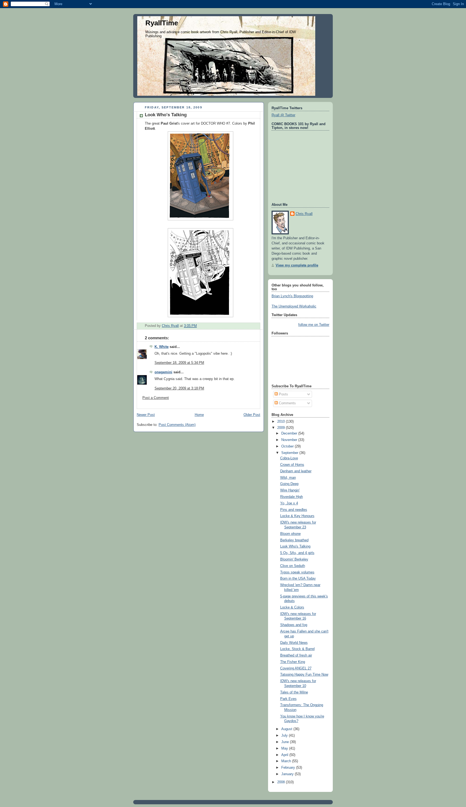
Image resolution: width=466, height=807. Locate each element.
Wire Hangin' (290, 490)
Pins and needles (293, 510)
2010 (281, 421)
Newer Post (146, 415)
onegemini (163, 372)
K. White (162, 347)
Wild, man (288, 478)
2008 (281, 782)
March (286, 761)
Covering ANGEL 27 (295, 668)
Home (199, 415)
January (288, 774)
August (287, 729)
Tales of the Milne (294, 692)
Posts (283, 394)
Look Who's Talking (295, 546)
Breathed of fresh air (296, 655)
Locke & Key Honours (297, 516)
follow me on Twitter (313, 325)
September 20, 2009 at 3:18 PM (179, 388)
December (289, 433)
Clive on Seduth (292, 566)
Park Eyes (288, 699)
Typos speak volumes (297, 572)
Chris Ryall (304, 214)
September (290, 453)
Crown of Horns (292, 465)
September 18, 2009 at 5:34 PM (179, 363)
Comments (287, 403)
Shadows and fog (293, 625)
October (288, 446)
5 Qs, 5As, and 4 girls (297, 553)
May (285, 748)
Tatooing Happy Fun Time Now (304, 674)
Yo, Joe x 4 (289, 503)
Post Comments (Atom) (177, 425)
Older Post (252, 415)
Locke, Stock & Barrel (297, 649)
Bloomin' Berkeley (294, 559)
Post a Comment (155, 398)
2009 (281, 428)
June (285, 742)
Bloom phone (290, 534)
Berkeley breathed (294, 540)
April (285, 755)
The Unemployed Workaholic (294, 306)
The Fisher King (292, 662)
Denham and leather (295, 471)
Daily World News (294, 643)
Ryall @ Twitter (283, 115)
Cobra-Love (289, 458)
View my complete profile (297, 265)
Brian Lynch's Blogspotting (292, 296)
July (285, 735)
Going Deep (289, 484)
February (288, 768)
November (289, 440)
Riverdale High (291, 497)
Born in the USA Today (298, 578)
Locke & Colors (292, 607)
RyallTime (161, 23)
